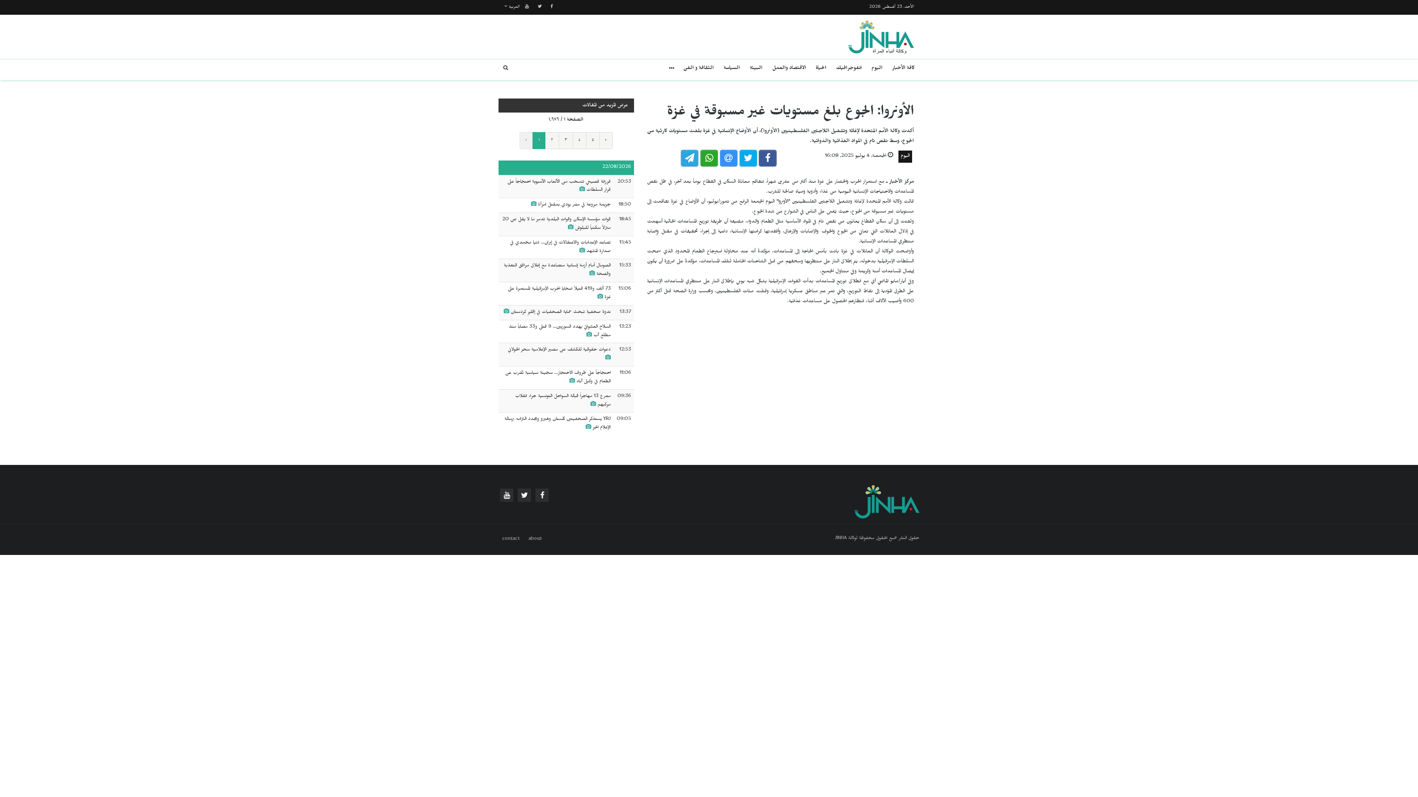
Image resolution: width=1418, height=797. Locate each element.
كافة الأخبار (903, 69)
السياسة (731, 69)
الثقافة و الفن (698, 69)
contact (511, 539)
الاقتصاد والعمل (789, 69)
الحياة (821, 69)
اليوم (877, 69)
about (535, 539)
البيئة (756, 69)
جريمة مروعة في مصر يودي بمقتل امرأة (574, 205)
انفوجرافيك (849, 69)
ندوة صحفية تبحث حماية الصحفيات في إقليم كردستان (560, 312)
